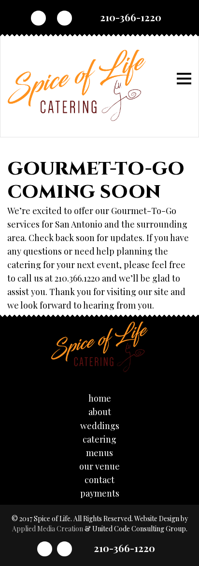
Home (99, 398)
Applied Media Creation (48, 528)
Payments (99, 493)
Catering (99, 439)
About (99, 412)
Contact (99, 479)
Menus (99, 452)
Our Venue (99, 466)
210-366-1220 (130, 17)
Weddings (99, 425)
